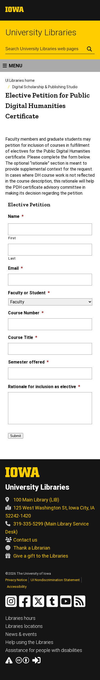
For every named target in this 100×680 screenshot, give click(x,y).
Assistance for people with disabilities (43, 650)
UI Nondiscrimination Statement (55, 580)
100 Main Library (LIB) (36, 500)
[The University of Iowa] (14, 10)
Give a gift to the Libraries (40, 556)
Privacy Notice (16, 580)
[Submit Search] (89, 49)
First (12, 238)
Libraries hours (20, 618)
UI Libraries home (20, 80)
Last (12, 258)
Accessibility (16, 587)
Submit (15, 436)
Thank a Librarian (31, 548)
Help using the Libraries (29, 642)
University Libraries (41, 32)
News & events (21, 634)
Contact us (25, 540)
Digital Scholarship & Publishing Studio (45, 87)
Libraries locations (24, 626)
